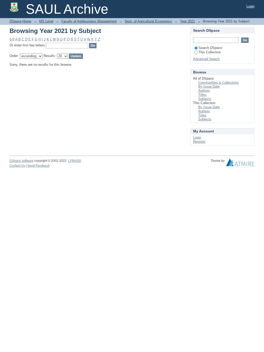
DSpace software (22, 161)
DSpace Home (20, 21)
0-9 (12, 39)
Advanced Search (206, 59)
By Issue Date (209, 86)
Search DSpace (210, 48)
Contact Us (17, 165)
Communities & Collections (218, 83)
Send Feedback (38, 165)
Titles (202, 95)
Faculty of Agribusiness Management (89, 21)
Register (199, 142)
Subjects (204, 99)
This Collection (210, 52)
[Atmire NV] (240, 163)
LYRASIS (74, 161)
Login (250, 6)
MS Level (46, 21)
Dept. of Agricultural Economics (148, 21)
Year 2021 (187, 21)
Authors (204, 91)
